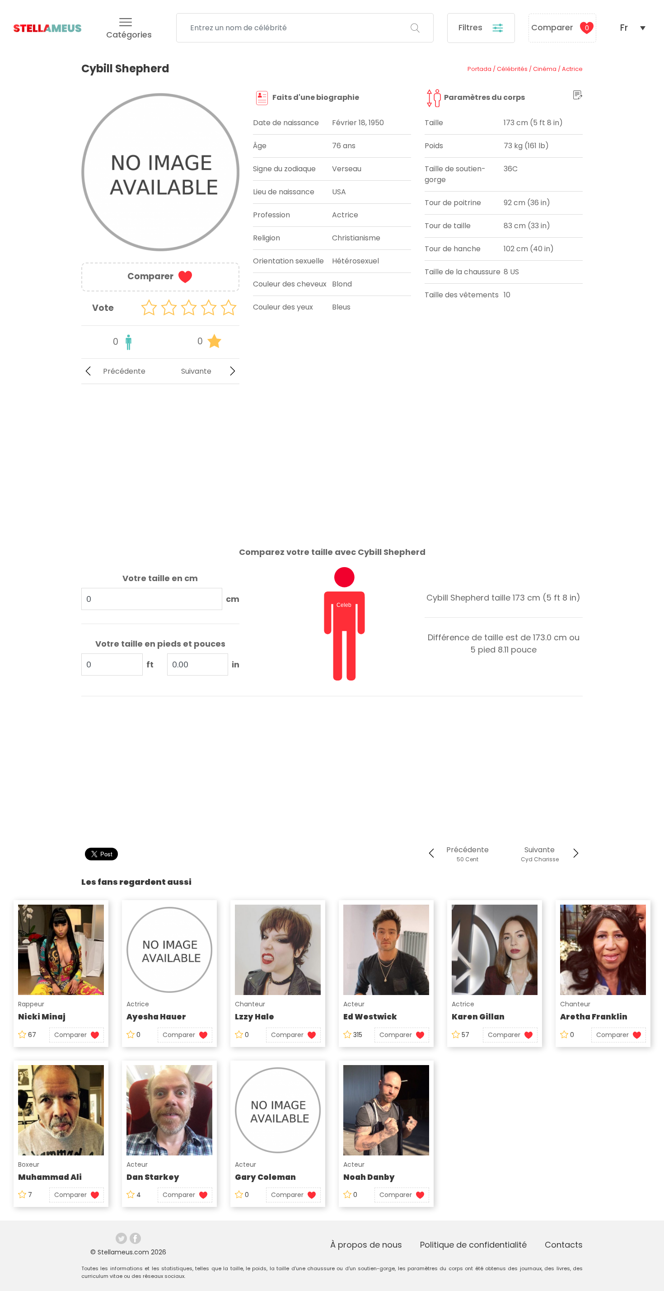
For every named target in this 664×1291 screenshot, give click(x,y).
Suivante (196, 371)
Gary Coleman (265, 1177)
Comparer (560, 27)
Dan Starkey (152, 1177)
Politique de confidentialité (473, 1244)
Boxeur (28, 1164)
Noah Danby (369, 1177)
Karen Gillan (478, 1016)
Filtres (471, 27)
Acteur (354, 1004)
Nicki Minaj (41, 1016)
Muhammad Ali (50, 1177)
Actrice (137, 1004)
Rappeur (31, 1004)
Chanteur (250, 1004)
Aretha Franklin (593, 1016)
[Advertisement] (160, 458)
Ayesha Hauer (156, 1016)
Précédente (124, 371)
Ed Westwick (370, 1016)
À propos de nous (366, 1244)
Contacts (564, 1244)
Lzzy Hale (254, 1016)
